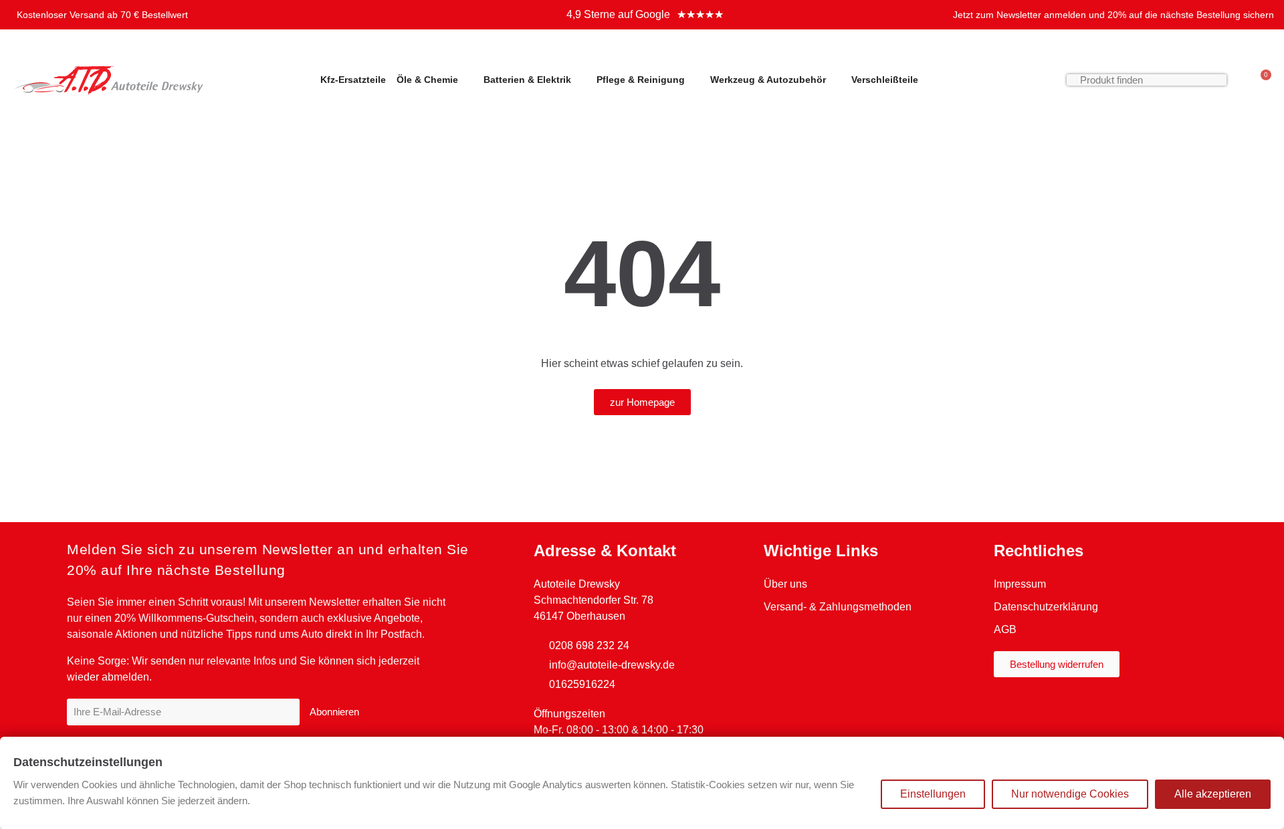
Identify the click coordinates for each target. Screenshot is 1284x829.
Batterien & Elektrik (527, 79)
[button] (642, 402)
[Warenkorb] (1260, 79)
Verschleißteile (884, 79)
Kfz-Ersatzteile (353, 79)
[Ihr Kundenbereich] (1240, 79)
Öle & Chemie (427, 79)
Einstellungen (933, 794)
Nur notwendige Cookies (1070, 794)
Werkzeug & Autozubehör (768, 79)
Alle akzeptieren (1212, 794)
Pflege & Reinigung (641, 79)
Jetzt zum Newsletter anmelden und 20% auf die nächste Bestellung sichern (1113, 14)
